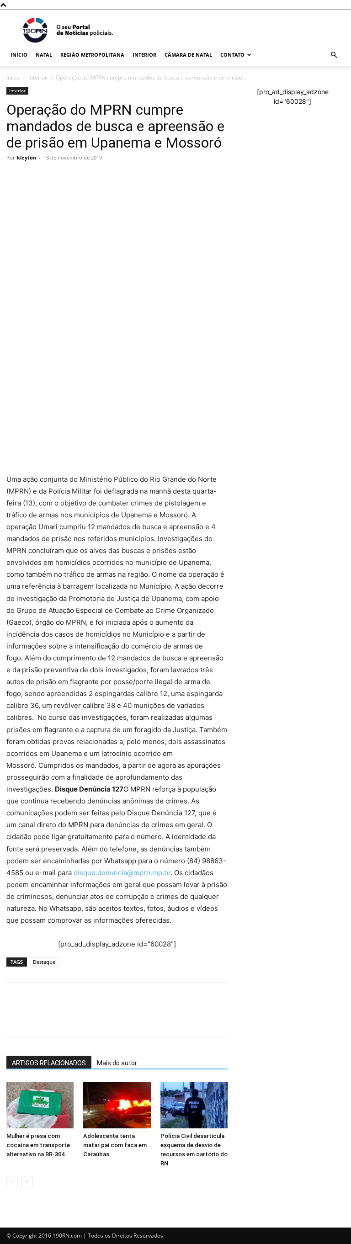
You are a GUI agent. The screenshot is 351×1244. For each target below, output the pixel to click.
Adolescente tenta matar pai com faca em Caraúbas (115, 1145)
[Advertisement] (117, 233)
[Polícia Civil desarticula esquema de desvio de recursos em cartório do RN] (194, 1105)
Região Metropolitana (92, 54)
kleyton (26, 157)
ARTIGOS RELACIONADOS (49, 1063)
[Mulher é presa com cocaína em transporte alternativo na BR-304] (40, 1105)
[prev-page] (12, 1181)
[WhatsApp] (15, 311)
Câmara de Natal (188, 54)
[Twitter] (57, 311)
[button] (334, 55)
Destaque (44, 961)
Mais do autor (117, 1063)
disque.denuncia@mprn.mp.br (122, 872)
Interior (144, 54)
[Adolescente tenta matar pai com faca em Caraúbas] (116, 1105)
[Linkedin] (99, 311)
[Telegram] (78, 311)
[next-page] (26, 1181)
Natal (44, 54)
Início (19, 54)
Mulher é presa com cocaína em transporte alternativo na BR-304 (38, 1145)
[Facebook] (36, 311)
